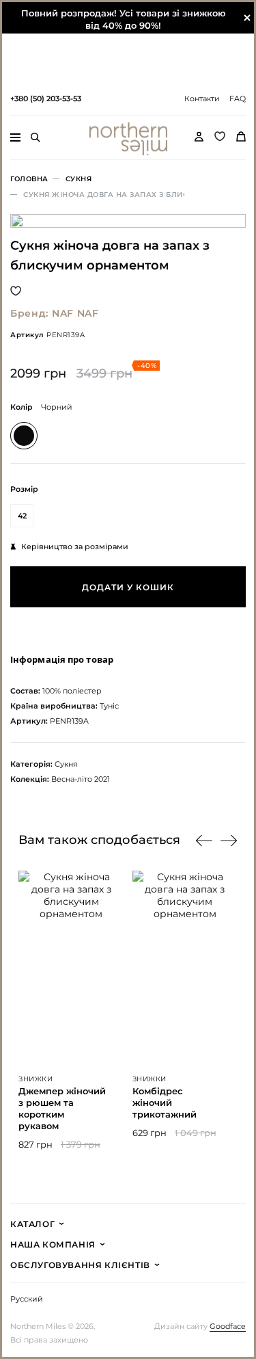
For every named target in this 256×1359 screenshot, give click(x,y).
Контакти (202, 98)
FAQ (237, 98)
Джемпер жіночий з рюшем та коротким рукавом (62, 1108)
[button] (229, 840)
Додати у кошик (127, 587)
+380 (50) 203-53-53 (45, 98)
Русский (26, 1299)
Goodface (228, 1326)
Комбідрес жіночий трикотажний (164, 1102)
